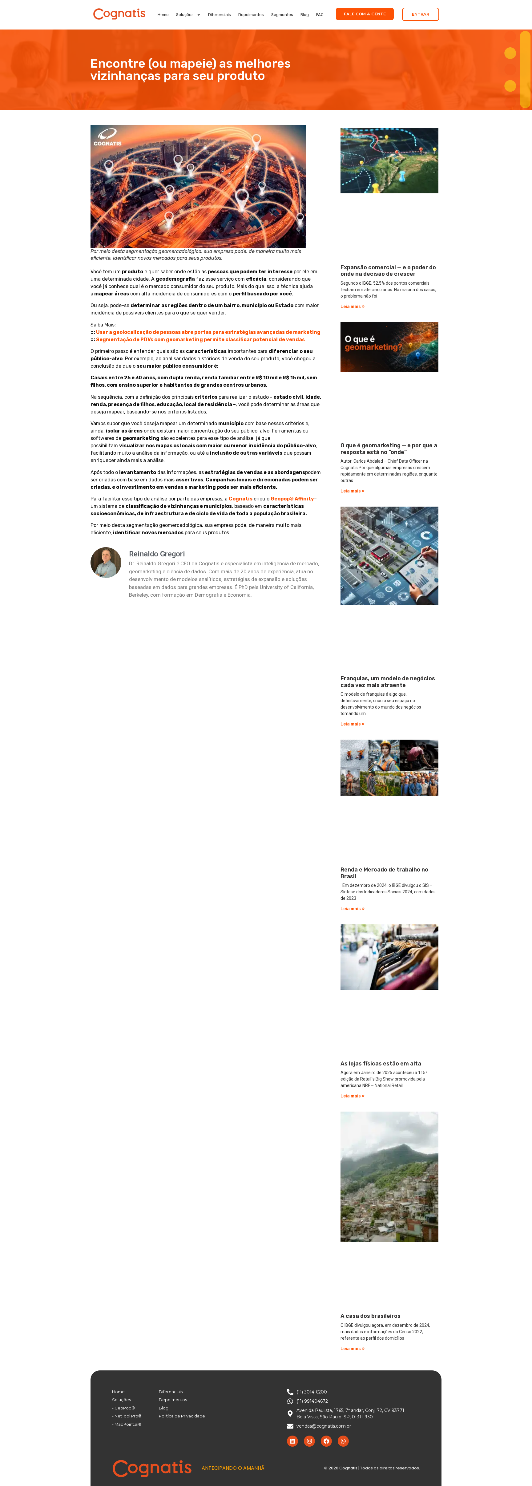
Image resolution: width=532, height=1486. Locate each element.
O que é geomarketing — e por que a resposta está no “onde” (389, 449)
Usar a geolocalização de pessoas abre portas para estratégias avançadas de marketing (208, 332)
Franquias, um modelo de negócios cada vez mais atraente (388, 682)
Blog (304, 14)
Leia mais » (353, 306)
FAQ (320, 14)
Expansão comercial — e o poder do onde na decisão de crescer (388, 271)
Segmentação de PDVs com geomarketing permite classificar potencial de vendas (200, 339)
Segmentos (282, 14)
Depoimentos (251, 14)
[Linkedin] (292, 1441)
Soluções (185, 14)
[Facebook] (326, 1441)
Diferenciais (219, 14)
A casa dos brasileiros (371, 1316)
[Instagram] (309, 1441)
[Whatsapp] (343, 1441)
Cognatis (240, 499)
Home (163, 14)
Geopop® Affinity (292, 499)
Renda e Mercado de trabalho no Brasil (384, 873)
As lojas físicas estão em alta (381, 1063)
